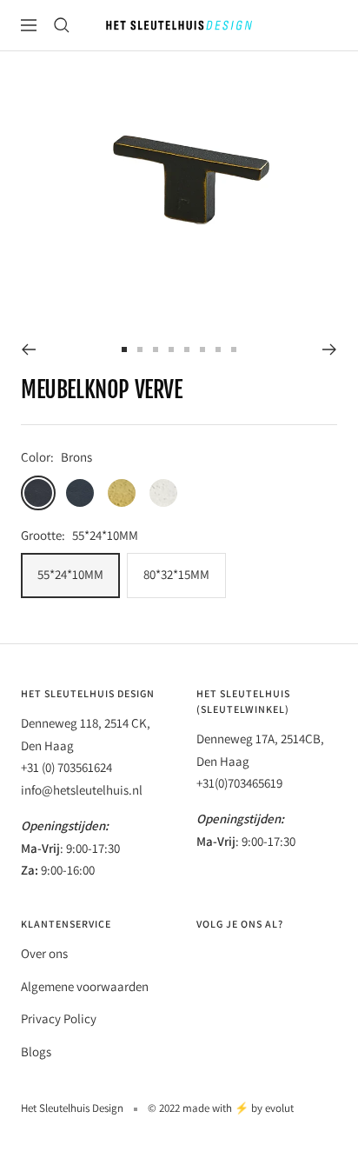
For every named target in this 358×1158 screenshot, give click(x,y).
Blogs (36, 1051)
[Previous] (28, 349)
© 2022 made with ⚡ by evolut (221, 1108)
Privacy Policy (58, 1018)
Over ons (44, 953)
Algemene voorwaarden (85, 986)
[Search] (62, 25)
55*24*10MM (70, 574)
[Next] (329, 349)
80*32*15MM (176, 574)
